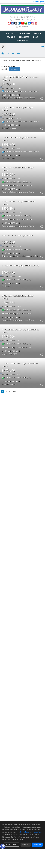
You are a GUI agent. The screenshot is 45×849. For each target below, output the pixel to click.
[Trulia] (25, 23)
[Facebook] (12, 23)
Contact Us (22, 40)
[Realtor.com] (9, 23)
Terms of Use (37, 832)
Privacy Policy (24, 832)
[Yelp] (22, 23)
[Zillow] (29, 23)
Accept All (37, 845)
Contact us (24, 26)
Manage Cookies (11, 845)
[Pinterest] (36, 23)
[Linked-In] (19, 23)
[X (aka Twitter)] (15, 23)
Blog (35, 37)
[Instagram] (32, 23)
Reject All (25, 845)
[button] (2, 846)
